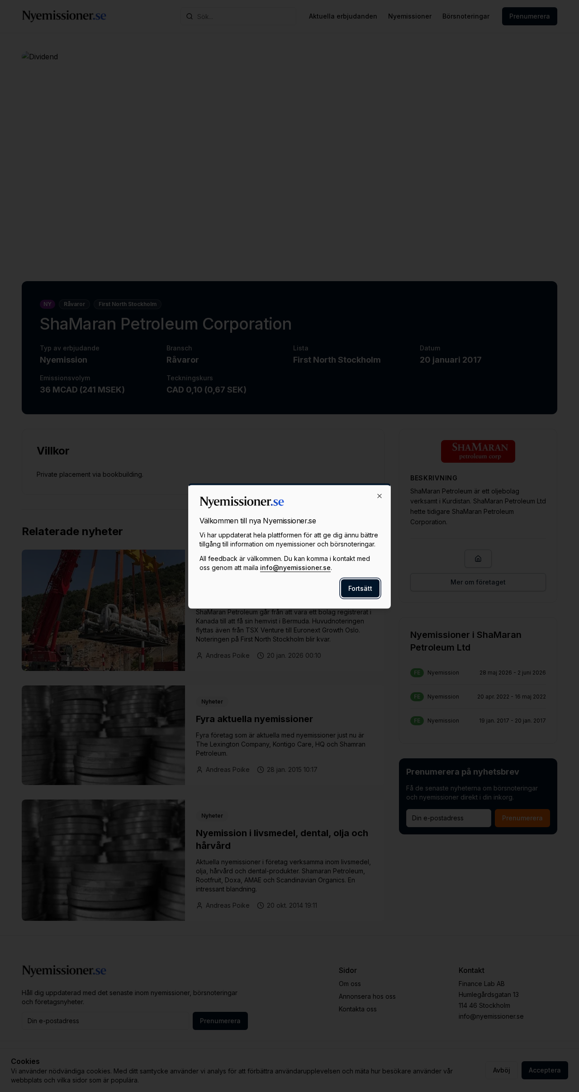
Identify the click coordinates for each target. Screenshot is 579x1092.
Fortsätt (360, 588)
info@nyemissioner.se (295, 567)
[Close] (379, 496)
